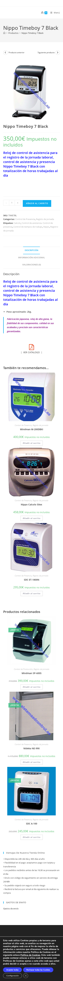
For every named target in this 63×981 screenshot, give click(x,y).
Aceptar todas (12, 970)
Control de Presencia (25, 219)
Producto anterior (16, 52)
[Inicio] (4, 33)
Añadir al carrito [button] (31, 443)
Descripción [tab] (31, 250)
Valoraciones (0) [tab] (31, 264)
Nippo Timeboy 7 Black (32, 33)
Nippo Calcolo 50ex (31, 504)
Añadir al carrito (37, 203)
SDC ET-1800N (31, 579)
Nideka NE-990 (31, 748)
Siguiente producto (46, 52)
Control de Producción (23, 669)
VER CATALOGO (31, 352)
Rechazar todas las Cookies (38, 970)
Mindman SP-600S (32, 673)
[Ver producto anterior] (5, 52)
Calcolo (17, 223)
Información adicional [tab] (31, 257)
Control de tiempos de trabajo (27, 226)
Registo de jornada (45, 219)
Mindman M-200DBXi (31, 429)
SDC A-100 (31, 823)
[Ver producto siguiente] (57, 52)
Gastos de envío (11, 908)
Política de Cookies (30, 955)
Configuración (12, 975)
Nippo (46, 226)
